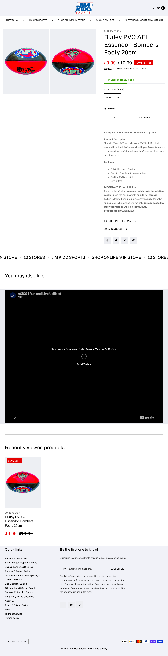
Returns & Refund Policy (17, 571)
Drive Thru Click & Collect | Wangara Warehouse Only (23, 577)
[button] (152, 8)
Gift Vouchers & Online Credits (20, 588)
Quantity (110, 108)
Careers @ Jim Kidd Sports (19, 592)
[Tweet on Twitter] (116, 240)
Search (8, 609)
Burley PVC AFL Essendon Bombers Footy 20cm (19, 521)
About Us (9, 601)
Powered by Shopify (97, 648)
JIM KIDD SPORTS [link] (30, 20)
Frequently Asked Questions (19, 596)
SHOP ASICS (84, 364)
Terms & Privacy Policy (16, 605)
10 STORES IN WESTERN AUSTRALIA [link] (137, 20)
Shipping (108, 69)
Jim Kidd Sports (78, 648)
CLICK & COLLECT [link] (98, 20)
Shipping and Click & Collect (19, 567)
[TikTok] (79, 604)
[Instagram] (71, 605)
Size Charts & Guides (16, 584)
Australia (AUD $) (15, 641)
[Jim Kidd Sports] (84, 8)
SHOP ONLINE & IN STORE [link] (64, 20)
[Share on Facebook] (107, 240)
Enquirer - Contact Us (16, 558)
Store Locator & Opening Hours (21, 562)
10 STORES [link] (29, 257)
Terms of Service (13, 614)
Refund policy (12, 618)
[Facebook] (63, 605)
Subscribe (117, 569)
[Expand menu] (5, 8)
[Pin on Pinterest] (124, 240)
